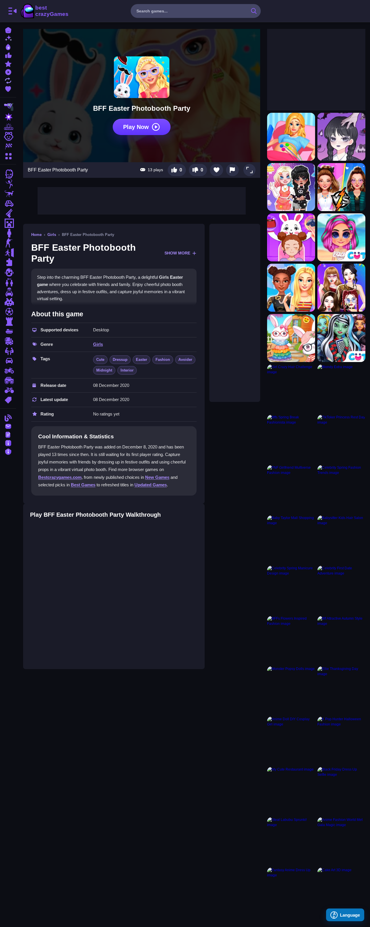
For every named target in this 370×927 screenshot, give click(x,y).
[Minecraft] (8, 223)
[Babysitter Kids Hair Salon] (341, 539)
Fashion (163, 359)
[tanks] (8, 331)
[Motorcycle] (8, 371)
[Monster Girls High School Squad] (341, 338)
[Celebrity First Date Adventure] (341, 590)
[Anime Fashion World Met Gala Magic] (341, 841)
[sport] (8, 312)
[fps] (8, 243)
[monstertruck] (8, 380)
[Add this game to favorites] (216, 170)
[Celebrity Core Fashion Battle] (341, 187)
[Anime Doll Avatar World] (291, 187)
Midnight (104, 370)
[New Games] (8, 38)
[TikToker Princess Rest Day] (341, 439)
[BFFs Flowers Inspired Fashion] (291, 640)
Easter (141, 359)
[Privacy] (8, 451)
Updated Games (150, 484)
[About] (8, 442)
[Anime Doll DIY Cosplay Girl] (291, 741)
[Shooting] (8, 107)
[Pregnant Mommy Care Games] (291, 137)
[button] (249, 170)
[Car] (8, 203)
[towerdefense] (8, 321)
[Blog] (8, 417)
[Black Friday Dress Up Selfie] (341, 791)
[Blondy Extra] (341, 388)
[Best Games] (8, 46)
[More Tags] (8, 399)
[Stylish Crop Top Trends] (341, 237)
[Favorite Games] (8, 88)
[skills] (8, 351)
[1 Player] (8, 233)
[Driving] (8, 292)
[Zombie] (8, 174)
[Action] (8, 117)
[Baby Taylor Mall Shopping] (291, 539)
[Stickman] (8, 184)
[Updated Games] (8, 80)
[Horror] (8, 272)
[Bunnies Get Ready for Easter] (291, 338)
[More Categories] (8, 155)
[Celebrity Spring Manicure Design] (291, 590)
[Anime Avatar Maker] (341, 137)
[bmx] (8, 390)
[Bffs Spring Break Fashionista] (291, 439)
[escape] (8, 253)
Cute (100, 359)
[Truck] (8, 341)
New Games (157, 477)
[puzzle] (8, 262)
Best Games (83, 484)
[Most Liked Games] (8, 55)
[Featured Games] (8, 63)
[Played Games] (8, 71)
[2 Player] (8, 282)
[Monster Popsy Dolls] (291, 690)
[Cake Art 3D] (341, 891)
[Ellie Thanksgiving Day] (341, 690)
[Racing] (8, 146)
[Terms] (8, 434)
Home (36, 234)
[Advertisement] (141, 200)
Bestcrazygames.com (60, 477)
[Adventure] (8, 127)
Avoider (185, 359)
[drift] (8, 361)
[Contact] (8, 426)
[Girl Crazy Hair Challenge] (291, 388)
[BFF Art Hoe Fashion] (291, 288)
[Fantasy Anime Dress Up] (291, 891)
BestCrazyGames (44, 11)
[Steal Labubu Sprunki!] (291, 841)
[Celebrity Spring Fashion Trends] (341, 489)
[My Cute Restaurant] (291, 791)
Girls (51, 234)
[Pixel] (8, 302)
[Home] (8, 29)
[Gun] (8, 213)
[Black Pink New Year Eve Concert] (341, 288)
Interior (127, 370)
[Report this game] (232, 170)
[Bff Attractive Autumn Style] (341, 640)
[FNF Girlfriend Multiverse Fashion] (291, 489)
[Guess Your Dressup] (291, 237)
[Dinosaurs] (8, 194)
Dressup (120, 359)
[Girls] (8, 136)
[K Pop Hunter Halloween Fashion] (341, 741)
